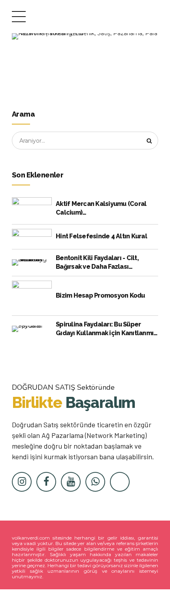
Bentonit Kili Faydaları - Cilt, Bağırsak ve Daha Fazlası (97, 262)
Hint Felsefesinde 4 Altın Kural (101, 236)
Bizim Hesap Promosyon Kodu (100, 295)
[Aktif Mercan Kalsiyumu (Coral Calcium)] (32, 208)
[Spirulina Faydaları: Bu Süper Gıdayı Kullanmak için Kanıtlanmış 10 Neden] (32, 329)
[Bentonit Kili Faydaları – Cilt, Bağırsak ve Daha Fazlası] (32, 262)
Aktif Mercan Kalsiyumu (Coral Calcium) (101, 208)
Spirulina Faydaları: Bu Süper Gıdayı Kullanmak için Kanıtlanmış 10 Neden (106, 329)
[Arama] (149, 141)
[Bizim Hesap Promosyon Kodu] (32, 296)
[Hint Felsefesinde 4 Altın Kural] (32, 237)
